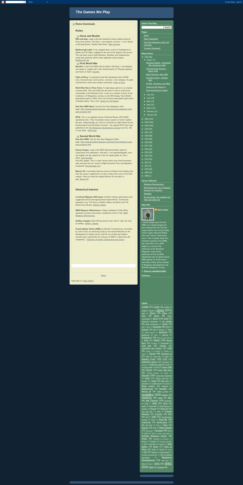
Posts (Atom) (88, 281)
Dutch (167, 356)
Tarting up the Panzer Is (156, 87)
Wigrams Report (99, 205)
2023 (147, 126)
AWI (154, 329)
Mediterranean (147, 389)
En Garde (165, 362)
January (150, 115)
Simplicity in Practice (161, 439)
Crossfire (157, 351)
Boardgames (147, 338)
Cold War (146, 346)
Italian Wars (165, 381)
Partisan (144, 409)
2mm (144, 316)
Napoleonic (147, 397)
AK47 (148, 327)
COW (169, 348)
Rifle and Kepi (114, 44)
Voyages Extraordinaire (149, 455)
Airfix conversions (152, 324)
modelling (147, 394)
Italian (153, 381)
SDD (153, 433)
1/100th (145, 307)
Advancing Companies (150, 321)
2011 (147, 166)
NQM (146, 403)
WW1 (157, 463)
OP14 (165, 403)
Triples (153, 449)
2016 (147, 149)
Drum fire (156, 356)
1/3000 (144, 310)
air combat (167, 321)
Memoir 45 (84, 179)
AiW (143, 327)
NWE (154, 403)
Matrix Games (148, 386)
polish (159, 411)
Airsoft (165, 324)
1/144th (156, 307)
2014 (147, 156)
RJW (157, 425)
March (149, 108)
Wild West (165, 460)
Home (103, 276)
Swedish (162, 444)
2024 (147, 122)
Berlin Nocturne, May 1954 (157, 75)
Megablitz (148, 194)
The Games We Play (93, 12)
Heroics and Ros (162, 378)
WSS (150, 464)
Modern (165, 395)
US (145, 452)
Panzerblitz (153, 406)
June (149, 98)
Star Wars (152, 444)
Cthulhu (166, 351)
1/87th (151, 310)
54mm (156, 316)
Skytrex (144, 441)
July (149, 95)
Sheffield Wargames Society (154, 436)
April (149, 105)
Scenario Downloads (152, 48)
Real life (163, 419)
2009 (147, 173)
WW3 (151, 467)
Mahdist (167, 383)
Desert (152, 353)
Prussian (158, 414)
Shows (144, 439)
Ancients (157, 327)
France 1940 (167, 367)
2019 (147, 139)
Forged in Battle (147, 367)
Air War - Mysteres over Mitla (158, 84)
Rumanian (149, 431)
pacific (144, 406)
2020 (147, 136)
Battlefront (163, 332)
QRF (154, 417)
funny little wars (165, 370)
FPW (157, 367)
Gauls (166, 373)
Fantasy (144, 365)
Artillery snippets (92, 224)
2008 (147, 176)
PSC (170, 414)
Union (170, 449)
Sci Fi (170, 431)
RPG (154, 428)
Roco (165, 425)
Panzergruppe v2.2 (93, 166)
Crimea (148, 351)
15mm (160, 310)
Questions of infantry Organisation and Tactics (105, 240)
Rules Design (165, 427)
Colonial (163, 346)
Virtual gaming (164, 452)
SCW (146, 433)
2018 (147, 142)
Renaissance (162, 422)
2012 (147, 163)
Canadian (154, 343)
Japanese (145, 383)
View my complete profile (155, 271)
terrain (155, 447)
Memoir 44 (146, 392)
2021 (147, 132)
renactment (146, 422)
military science (162, 391)
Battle (170, 329)
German (145, 375)
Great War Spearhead (164, 375)
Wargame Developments (154, 184)
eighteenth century (149, 362)
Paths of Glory (119, 83)
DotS (147, 356)
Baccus (162, 329)
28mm (164, 313)
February (150, 111)
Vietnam (154, 452)
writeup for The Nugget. (109, 101)
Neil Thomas (152, 400)
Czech (144, 354)
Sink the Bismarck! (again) (157, 90)
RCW (153, 420)
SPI (145, 444)
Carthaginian (164, 343)
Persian (153, 409)
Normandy (168, 401)
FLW (167, 365)
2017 (147, 146)
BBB (155, 335)
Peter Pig (164, 409)
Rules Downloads (151, 39)
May (149, 101)
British (157, 340)
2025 (147, 119)
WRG (143, 464)
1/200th (166, 307)
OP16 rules (92, 131)
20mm (153, 313)
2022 (147, 129)
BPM (146, 340)
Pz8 (147, 417)
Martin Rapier (163, 210)
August (150, 60)
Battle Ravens (150, 332)
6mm (155, 318)
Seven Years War (163, 433)
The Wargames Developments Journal (104, 128)
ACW (166, 319)
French (149, 370)
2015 (147, 152)
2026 (147, 57)
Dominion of (166, 354)
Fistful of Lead (156, 365)
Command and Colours (152, 348)
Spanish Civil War (166, 441)
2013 (147, 159)
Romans (145, 428)
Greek (147, 378)
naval (160, 398)
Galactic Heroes (153, 373)
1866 (143, 313)
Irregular (144, 381)
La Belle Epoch (156, 383)
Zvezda (161, 467)
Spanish (153, 441)
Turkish (162, 449)
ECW (165, 359)
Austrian (145, 330)
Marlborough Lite (82, 60)
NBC (170, 398)
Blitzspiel (165, 335)
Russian (159, 430)
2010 (147, 169)
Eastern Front (148, 359)
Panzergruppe (86, 158)
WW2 (168, 463)
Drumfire (96, 72)
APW (167, 327)
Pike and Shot (147, 411)
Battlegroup (145, 335)
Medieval (165, 386)
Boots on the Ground (164, 337)
